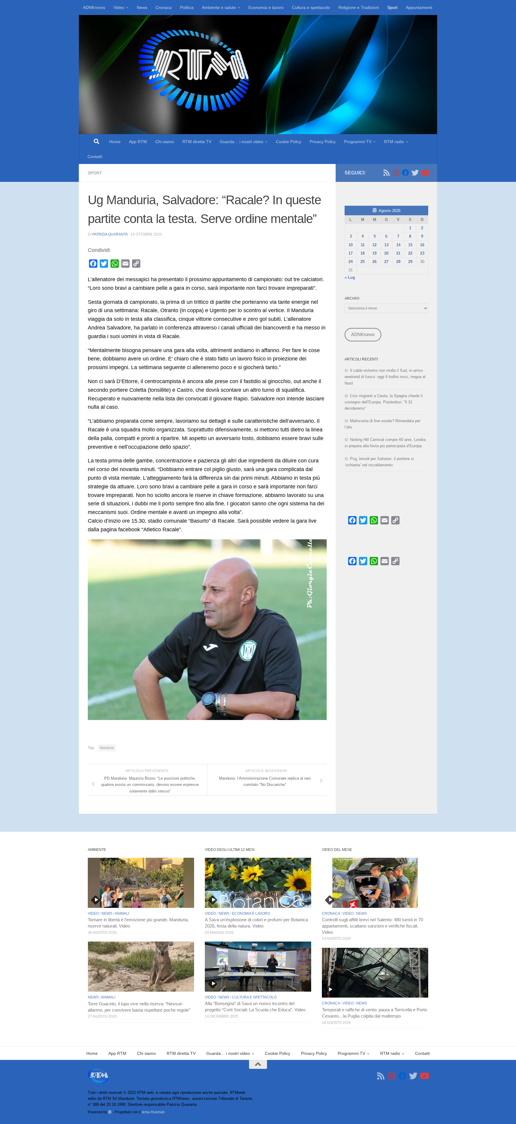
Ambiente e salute (219, 7)
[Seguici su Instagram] (396, 172)
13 (386, 245)
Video (118, 7)
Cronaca (164, 7)
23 (422, 253)
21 (398, 253)
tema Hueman (153, 1112)
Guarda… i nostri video (241, 141)
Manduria (106, 748)
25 (362, 261)
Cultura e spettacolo (311, 7)
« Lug (350, 277)
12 (374, 245)
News (142, 7)
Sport (392, 7)
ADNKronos (94, 7)
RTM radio (394, 141)
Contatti (94, 156)
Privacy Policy (323, 141)
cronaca (331, 913)
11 (363, 245)
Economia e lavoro (266, 7)
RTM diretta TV (196, 141)
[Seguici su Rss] (386, 172)
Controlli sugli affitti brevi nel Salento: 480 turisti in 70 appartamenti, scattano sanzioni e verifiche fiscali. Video (372, 926)
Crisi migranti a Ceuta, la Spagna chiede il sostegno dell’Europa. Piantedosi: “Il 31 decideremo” (384, 402)
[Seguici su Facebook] (405, 172)
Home (115, 141)
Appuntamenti (419, 7)
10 (350, 245)
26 (374, 261)
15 (410, 245)
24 (350, 261)
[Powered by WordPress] (110, 1112)
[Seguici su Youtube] (424, 172)
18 (362, 253)
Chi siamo (164, 141)
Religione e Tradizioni (358, 7)
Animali (122, 913)
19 (374, 253)
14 (398, 245)
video (93, 913)
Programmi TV (357, 141)
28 (398, 261)
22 (410, 253)
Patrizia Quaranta (110, 234)
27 (386, 261)
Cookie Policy (288, 141)
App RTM (138, 141)
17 (350, 253)
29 (410, 261)
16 (422, 245)
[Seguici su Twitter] (415, 172)
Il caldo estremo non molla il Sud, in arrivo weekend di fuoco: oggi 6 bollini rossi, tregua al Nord (385, 376)
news (107, 913)
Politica (187, 7)
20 (386, 253)
